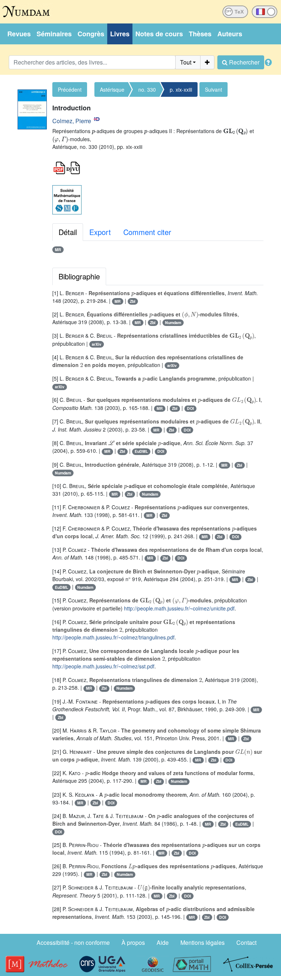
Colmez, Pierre (71, 121)
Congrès (91, 33)
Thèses (200, 33)
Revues (19, 33)
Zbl (132, 301)
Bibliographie (79, 276)
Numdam (173, 322)
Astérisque (112, 89)
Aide (163, 942)
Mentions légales (202, 942)
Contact (246, 942)
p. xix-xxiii (181, 89)
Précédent (70, 89)
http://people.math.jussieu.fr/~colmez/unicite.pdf (179, 608)
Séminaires (54, 33)
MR (58, 249)
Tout (185, 62)
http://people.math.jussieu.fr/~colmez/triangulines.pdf (113, 637)
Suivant (213, 89)
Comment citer (147, 232)
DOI (190, 408)
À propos (133, 942)
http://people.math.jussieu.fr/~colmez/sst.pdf (103, 666)
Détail (68, 232)
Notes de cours (159, 33)
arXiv (96, 344)
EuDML (141, 451)
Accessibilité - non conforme (73, 942)
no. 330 (147, 89)
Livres (120, 33)
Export (100, 232)
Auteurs (229, 33)
